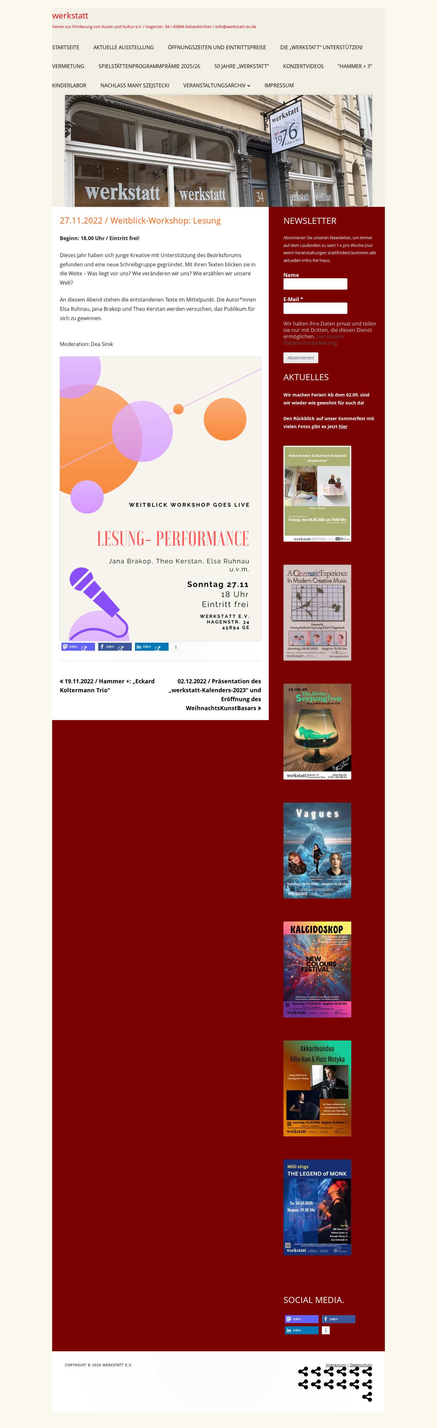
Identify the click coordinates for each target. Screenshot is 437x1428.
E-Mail (293, 299)
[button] (78, 647)
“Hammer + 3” (355, 66)
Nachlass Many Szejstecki (134, 85)
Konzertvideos (303, 66)
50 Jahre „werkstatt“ (241, 66)
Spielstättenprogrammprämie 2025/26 (149, 66)
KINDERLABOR (69, 85)
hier (343, 426)
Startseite (65, 47)
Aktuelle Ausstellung (123, 47)
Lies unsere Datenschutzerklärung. (313, 339)
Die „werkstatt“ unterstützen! (321, 47)
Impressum (279, 85)
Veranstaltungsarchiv (214, 85)
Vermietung (68, 66)
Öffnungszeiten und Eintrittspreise (217, 47)
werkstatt (70, 15)
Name (291, 275)
